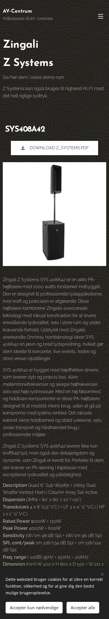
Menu (100, 16)
